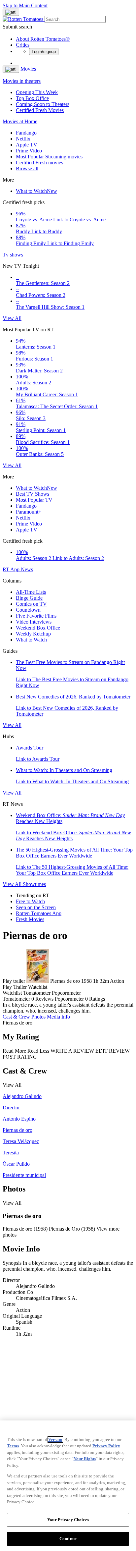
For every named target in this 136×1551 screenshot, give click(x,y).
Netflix (23, 138)
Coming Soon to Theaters (42, 104)
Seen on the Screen (36, 907)
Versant (55, 1439)
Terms (13, 1445)
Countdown (28, 610)
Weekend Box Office (38, 628)
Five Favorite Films (36, 616)
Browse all (27, 168)
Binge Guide (29, 598)
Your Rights (85, 1458)
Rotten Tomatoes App (38, 913)
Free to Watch (30, 901)
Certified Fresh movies (39, 162)
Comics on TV (31, 604)
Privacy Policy (106, 1445)
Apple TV (26, 144)
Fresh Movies (30, 919)
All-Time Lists (31, 592)
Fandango (26, 133)
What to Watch (36, 191)
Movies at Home (20, 121)
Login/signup (44, 51)
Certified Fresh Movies (40, 110)
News (27, 569)
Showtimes (34, 884)
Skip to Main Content (25, 5)
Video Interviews (33, 622)
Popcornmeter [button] (69, 999)
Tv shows (13, 254)
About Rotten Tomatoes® (43, 39)
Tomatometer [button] (16, 999)
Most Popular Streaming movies (49, 156)
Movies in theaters (22, 81)
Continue (68, 1538)
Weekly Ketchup (33, 634)
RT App (12, 569)
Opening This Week (37, 92)
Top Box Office (32, 98)
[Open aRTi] (11, 12)
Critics (22, 45)
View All (12, 318)
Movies (28, 69)
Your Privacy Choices (68, 1519)
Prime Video (29, 150)
